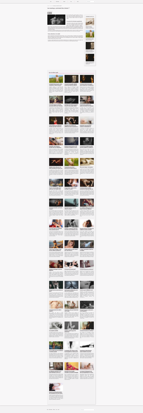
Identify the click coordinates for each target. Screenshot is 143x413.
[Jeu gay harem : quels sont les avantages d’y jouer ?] (71, 182)
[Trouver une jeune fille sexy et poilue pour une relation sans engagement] (56, 182)
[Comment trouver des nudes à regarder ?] (56, 304)
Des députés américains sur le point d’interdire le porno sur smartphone (55, 372)
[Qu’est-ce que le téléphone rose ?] (87, 284)
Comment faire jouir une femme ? (86, 269)
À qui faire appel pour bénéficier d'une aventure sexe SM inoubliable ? (55, 230)
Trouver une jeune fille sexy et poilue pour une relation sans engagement (55, 189)
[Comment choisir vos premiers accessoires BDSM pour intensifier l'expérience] (56, 99)
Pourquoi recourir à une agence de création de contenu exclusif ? (87, 229)
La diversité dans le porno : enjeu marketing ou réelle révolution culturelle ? (90, 39)
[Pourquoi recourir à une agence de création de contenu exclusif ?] (87, 223)
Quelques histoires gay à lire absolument (70, 331)
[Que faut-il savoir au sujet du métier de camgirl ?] (71, 202)
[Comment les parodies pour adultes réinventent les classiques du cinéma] (87, 99)
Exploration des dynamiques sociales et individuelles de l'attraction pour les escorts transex (87, 127)
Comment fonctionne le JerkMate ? (87, 330)
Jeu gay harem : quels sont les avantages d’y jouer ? (70, 188)
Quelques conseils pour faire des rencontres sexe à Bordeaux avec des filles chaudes (71, 230)
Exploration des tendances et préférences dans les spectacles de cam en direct (71, 127)
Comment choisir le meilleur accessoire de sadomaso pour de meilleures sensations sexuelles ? (86, 189)
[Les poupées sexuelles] (56, 325)
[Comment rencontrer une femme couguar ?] (56, 202)
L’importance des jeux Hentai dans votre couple (71, 310)
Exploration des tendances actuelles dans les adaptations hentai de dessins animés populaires (55, 147)
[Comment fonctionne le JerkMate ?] (87, 325)
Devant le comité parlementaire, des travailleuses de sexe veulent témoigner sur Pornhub (55, 393)
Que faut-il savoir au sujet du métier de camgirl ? (70, 208)
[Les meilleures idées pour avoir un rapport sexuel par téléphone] (87, 202)
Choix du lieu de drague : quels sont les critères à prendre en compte (55, 250)
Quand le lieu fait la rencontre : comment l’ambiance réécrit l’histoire (90, 27)
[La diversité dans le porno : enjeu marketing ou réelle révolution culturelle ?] (90, 33)
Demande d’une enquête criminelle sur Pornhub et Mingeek (71, 371)
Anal (50, 1)
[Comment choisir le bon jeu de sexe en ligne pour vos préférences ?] (90, 57)
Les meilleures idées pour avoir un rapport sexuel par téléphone (87, 208)
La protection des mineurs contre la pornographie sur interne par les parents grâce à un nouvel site (71, 352)
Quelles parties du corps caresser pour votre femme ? (71, 249)
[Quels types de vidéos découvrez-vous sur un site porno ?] (71, 284)
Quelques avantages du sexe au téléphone (55, 269)
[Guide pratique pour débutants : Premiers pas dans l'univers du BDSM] (56, 120)
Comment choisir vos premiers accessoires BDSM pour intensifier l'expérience (56, 106)
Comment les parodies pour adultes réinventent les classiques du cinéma (86, 106)
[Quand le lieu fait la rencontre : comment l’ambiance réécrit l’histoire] (90, 21)
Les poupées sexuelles (53, 330)
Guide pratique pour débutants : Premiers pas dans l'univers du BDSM (55, 127)
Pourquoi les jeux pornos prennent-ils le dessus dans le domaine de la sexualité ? (70, 168)
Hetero (64, 1)
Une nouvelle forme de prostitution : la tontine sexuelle (56, 351)
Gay (71, 1)
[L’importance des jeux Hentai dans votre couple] (71, 304)
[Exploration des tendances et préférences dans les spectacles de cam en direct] (71, 120)
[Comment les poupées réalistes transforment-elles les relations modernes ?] (90, 45)
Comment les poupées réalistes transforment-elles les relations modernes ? (90, 51)
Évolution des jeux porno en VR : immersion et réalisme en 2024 (71, 146)
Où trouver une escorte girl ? (70, 269)
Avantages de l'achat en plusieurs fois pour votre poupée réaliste (71, 105)
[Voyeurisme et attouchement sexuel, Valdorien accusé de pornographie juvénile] (87, 345)
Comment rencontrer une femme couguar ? (55, 208)
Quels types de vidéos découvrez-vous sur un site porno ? (71, 290)
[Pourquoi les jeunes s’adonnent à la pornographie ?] (87, 304)
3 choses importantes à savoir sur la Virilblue (86, 249)
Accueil (48, 5)
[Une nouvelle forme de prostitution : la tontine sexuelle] (56, 345)
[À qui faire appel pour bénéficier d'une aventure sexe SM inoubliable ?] (56, 223)
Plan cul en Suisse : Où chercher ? (86, 167)
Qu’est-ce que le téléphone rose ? (86, 290)
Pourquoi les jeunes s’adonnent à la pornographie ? (86, 310)
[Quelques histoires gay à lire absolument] (71, 325)
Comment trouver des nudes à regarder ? (55, 310)
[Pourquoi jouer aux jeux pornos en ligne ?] (56, 284)
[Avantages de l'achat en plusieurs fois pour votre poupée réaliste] (71, 99)
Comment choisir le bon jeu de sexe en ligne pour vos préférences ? (90, 62)
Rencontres (57, 1)
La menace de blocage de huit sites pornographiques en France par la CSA (86, 372)
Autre (78, 1)
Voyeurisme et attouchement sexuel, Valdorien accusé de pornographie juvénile (86, 352)
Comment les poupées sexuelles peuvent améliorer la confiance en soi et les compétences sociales (86, 147)
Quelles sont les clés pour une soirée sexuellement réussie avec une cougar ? (55, 168)
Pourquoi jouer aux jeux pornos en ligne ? (56, 290)
